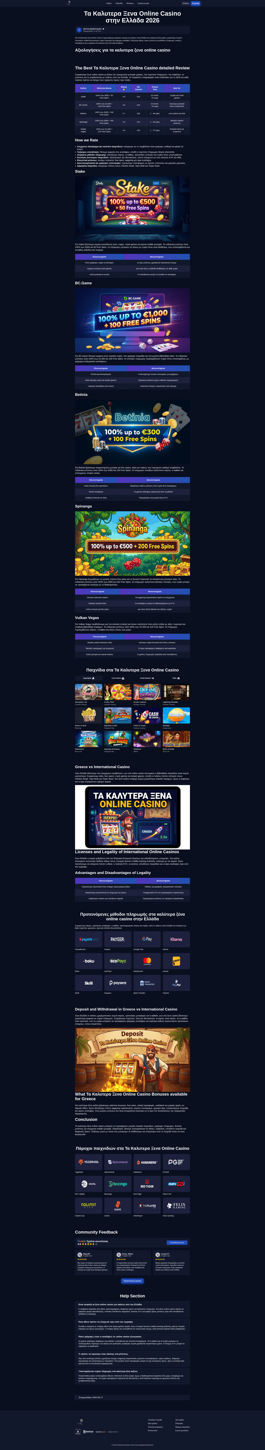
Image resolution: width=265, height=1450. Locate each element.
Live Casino (116, 678)
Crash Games (145, 678)
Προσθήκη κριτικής (177, 1242)
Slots (175, 678)
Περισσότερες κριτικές (132, 1281)
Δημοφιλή (87, 678)
